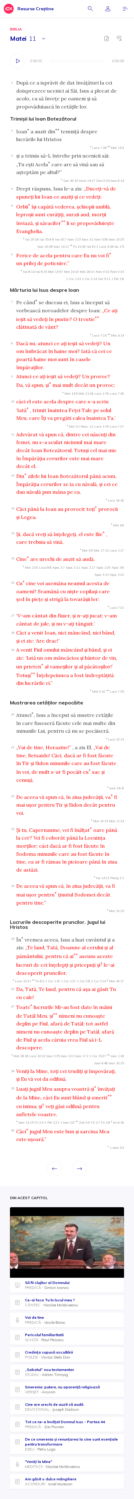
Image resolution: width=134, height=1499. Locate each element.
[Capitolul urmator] (79, 1168)
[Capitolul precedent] (54, 1168)
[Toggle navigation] (125, 8)
